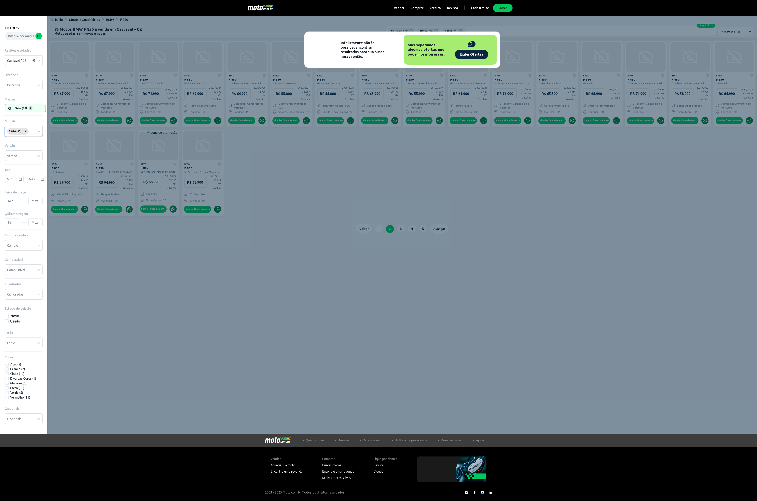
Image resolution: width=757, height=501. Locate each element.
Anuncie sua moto (283, 465)
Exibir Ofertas (471, 54)
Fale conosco (372, 440)
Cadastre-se (480, 8)
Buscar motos (331, 465)
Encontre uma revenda (287, 471)
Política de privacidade (411, 440)
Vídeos (378, 471)
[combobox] (24, 36)
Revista (452, 8)
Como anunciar (451, 440)
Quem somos (315, 440)
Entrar (503, 7)
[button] (26, 131)
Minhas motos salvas (336, 478)
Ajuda (480, 440)
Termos (343, 440)
